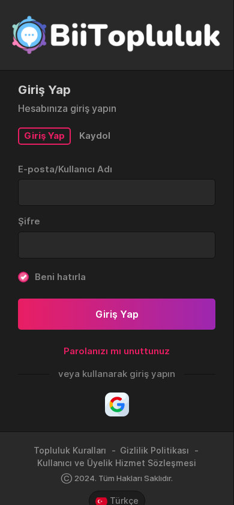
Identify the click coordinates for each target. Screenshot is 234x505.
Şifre (29, 221)
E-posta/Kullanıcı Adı (65, 169)
